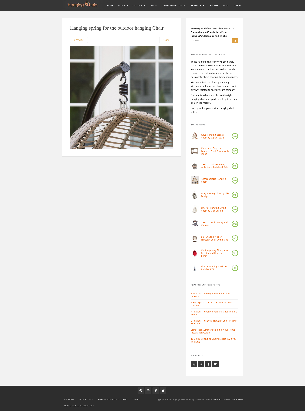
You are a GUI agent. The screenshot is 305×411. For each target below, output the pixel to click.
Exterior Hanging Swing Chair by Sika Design (213, 209)
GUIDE (226, 5)
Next (165, 39)
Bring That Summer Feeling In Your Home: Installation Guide (213, 331)
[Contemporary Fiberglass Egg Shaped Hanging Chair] (195, 253)
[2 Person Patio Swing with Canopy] (195, 224)
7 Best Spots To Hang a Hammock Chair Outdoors (212, 304)
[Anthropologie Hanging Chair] (195, 180)
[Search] (235, 40)
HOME (110, 5)
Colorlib (218, 399)
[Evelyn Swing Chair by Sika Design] (195, 195)
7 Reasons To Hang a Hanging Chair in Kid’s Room (214, 313)
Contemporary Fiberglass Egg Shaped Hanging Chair (214, 253)
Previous (80, 39)
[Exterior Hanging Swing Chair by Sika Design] (195, 209)
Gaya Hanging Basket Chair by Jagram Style (212, 136)
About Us (69, 399)
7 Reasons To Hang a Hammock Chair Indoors (210, 295)
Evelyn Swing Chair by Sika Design (215, 195)
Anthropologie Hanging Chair (213, 180)
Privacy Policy (86, 399)
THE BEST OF (195, 5)
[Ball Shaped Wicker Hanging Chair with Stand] (195, 238)
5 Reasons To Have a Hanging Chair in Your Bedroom (214, 322)
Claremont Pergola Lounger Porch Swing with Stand (215, 151)
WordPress (238, 399)
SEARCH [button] (237, 5)
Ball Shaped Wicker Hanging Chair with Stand (214, 238)
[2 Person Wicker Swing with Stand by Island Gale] (195, 166)
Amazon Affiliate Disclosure (112, 399)
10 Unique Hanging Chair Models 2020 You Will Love (213, 340)
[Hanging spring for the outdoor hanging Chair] (121, 97)
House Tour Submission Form (79, 405)
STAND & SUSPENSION (171, 5)
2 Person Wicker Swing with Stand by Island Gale (214, 166)
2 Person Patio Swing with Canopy (214, 224)
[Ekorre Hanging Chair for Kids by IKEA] (195, 268)
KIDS (152, 5)
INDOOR (121, 5)
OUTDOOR (137, 5)
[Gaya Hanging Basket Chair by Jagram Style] (195, 136)
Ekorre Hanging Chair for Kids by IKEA (214, 268)
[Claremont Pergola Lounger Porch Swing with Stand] (195, 151)
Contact (136, 399)
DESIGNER (213, 5)
